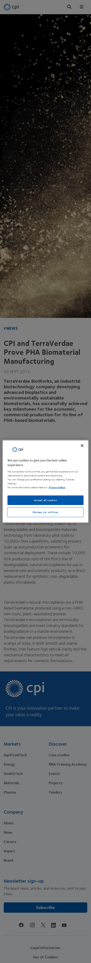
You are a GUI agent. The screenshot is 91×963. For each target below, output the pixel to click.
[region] (45, 481)
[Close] (82, 445)
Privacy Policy (57, 487)
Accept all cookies (45, 500)
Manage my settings (45, 512)
